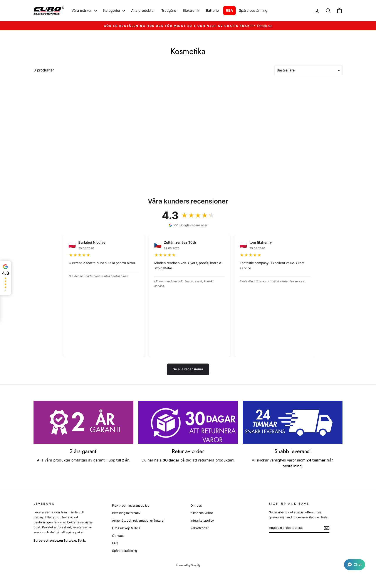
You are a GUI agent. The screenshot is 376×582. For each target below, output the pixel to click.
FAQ (115, 543)
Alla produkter (143, 10)
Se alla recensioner (188, 369)
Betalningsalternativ (126, 513)
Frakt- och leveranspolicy (130, 505)
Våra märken (82, 10)
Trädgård (168, 10)
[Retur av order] (188, 422)
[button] (354, 564)
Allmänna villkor (201, 513)
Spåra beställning (253, 10)
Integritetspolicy (202, 520)
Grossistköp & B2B (126, 528)
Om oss (196, 505)
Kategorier (112, 10)
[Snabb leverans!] (292, 422)
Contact (118, 535)
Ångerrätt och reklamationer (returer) (139, 520)
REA (229, 10)
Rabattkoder (199, 528)
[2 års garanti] (83, 422)
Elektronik (191, 10)
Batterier (213, 10)
